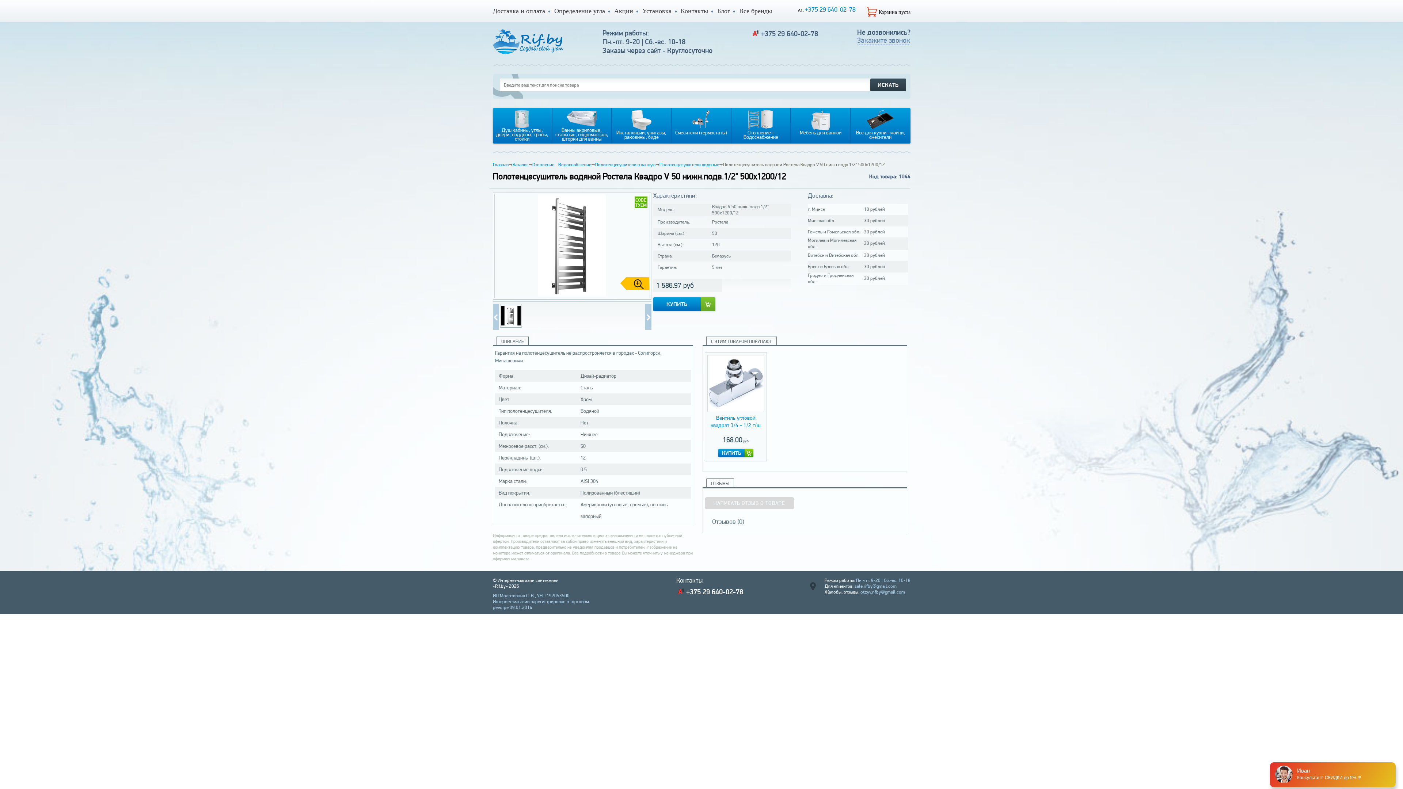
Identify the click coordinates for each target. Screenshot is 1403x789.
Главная (501, 164)
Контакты (694, 11)
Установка (657, 11)
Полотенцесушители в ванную (625, 164)
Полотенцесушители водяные (689, 164)
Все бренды (755, 11)
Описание (512, 341)
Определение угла (579, 11)
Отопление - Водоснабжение (561, 164)
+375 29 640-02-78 (830, 9)
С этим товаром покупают (741, 341)
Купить (676, 304)
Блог (723, 11)
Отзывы (720, 483)
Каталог (520, 164)
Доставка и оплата (519, 11)
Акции (623, 11)
